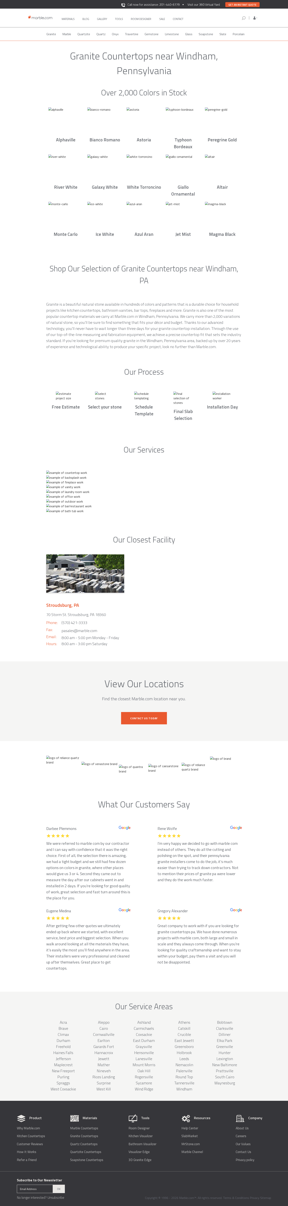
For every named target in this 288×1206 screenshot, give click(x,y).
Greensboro (184, 1046)
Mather (104, 1065)
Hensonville (144, 1053)
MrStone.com (190, 1144)
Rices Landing (103, 1077)
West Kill (103, 1089)
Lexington (224, 1059)
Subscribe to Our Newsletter (39, 1180)
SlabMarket (189, 1136)
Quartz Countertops (84, 1144)
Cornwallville (103, 1034)
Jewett (103, 1059)
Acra (63, 1022)
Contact (178, 19)
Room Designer (139, 1128)
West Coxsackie (63, 1089)
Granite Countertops (84, 1136)
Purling (63, 1077)
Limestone (172, 34)
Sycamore (144, 1083)
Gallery (102, 19)
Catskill (184, 1028)
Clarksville (224, 1028)
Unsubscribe (55, 1197)
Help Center (189, 1128)
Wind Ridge (144, 1089)
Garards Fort (103, 1046)
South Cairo (224, 1077)
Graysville (144, 1046)
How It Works (26, 1151)
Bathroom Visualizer (142, 1144)
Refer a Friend (27, 1160)
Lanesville (144, 1059)
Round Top (184, 1077)
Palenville (184, 1071)
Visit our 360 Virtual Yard (203, 4)
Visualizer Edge (139, 1151)
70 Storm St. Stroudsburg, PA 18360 (76, 615)
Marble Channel (192, 1151)
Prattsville (224, 1071)
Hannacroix (103, 1053)
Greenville (224, 1046)
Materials (68, 19)
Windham (184, 1089)
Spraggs (63, 1083)
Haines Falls (63, 1053)
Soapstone (206, 34)
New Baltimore (224, 1065)
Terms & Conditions (236, 1197)
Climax (63, 1034)
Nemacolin (184, 1065)
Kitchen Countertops (31, 1136)
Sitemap (265, 1197)
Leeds (184, 1059)
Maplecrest (63, 1065)
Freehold (63, 1046)
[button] (255, 18)
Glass (188, 34)
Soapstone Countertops (86, 1160)
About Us (242, 1128)
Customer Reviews (30, 1144)
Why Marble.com (28, 1128)
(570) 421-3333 (74, 623)
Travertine (131, 34)
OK (59, 1189)
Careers (241, 1136)
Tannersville (184, 1083)
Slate (222, 34)
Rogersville (144, 1077)
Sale (162, 19)
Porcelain (239, 34)
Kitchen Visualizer (141, 1136)
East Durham (144, 1040)
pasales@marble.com (79, 631)
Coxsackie (144, 1034)
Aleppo (104, 1022)
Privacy (254, 1197)
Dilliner (225, 1034)
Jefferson (63, 1059)
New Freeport (63, 1071)
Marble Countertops (84, 1128)
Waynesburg (224, 1083)
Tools (119, 19)
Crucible (184, 1034)
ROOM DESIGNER (141, 19)
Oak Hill (144, 1071)
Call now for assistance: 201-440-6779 (154, 4)
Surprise (104, 1083)
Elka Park (224, 1040)
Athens (184, 1022)
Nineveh (104, 1071)
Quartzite (83, 34)
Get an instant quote (242, 5)
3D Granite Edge (140, 1160)
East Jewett (184, 1040)
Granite (51, 34)
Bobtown (224, 1022)
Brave (63, 1028)
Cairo (104, 1028)
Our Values (243, 1144)
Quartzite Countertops (85, 1151)
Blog (85, 19)
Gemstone (151, 34)
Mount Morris (144, 1065)
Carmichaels (144, 1028)
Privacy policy (245, 1160)
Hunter (225, 1053)
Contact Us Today (144, 718)
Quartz (101, 34)
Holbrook (184, 1053)
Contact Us (243, 1151)
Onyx (115, 34)
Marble (66, 34)
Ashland (144, 1022)
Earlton (104, 1040)
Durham (63, 1040)
